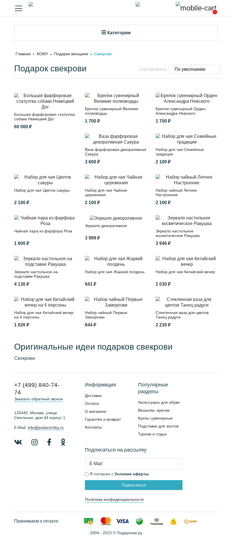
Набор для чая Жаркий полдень (115, 272)
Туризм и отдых (152, 434)
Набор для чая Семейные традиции (180, 151)
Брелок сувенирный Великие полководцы (111, 111)
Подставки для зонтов (158, 426)
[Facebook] (49, 442)
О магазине (95, 411)
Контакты (93, 427)
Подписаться (134, 485)
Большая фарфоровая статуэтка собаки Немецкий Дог (44, 116)
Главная (23, 54)
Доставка (93, 395)
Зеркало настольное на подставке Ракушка (36, 274)
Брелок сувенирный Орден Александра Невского (181, 111)
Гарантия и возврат (103, 419)
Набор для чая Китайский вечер (185, 272)
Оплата (92, 403)
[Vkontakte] (18, 442)
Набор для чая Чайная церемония (106, 192)
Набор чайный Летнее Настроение (176, 192)
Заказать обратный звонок (38, 399)
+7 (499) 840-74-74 (36, 388)
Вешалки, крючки (154, 410)
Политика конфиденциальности (114, 499)
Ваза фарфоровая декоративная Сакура (115, 151)
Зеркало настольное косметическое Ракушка (178, 233)
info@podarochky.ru (46, 427)
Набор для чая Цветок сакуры (42, 190)
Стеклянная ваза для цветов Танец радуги (182, 314)
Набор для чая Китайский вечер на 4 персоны (44, 314)
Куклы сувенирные (155, 418)
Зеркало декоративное (106, 225)
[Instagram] (34, 442)
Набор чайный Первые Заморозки (106, 314)
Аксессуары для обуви (159, 402)
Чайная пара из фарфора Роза (43, 231)
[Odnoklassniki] (63, 442)
